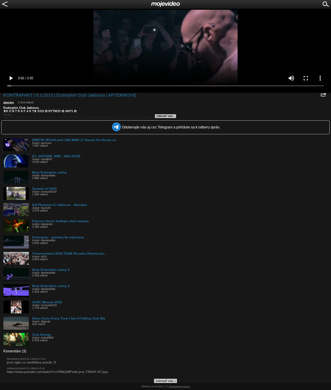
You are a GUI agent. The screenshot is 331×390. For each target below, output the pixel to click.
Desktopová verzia (179, 386)
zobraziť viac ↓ (165, 116)
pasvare (8, 102)
